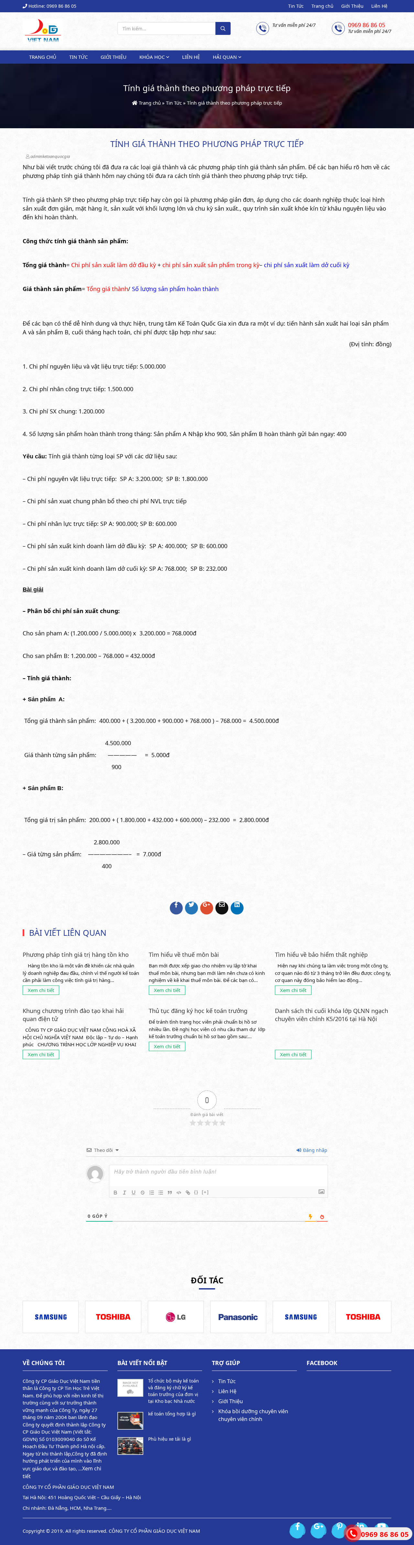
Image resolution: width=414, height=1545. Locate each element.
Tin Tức (296, 6)
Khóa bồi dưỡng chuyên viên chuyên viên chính (253, 1415)
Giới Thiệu (352, 6)
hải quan (225, 57)
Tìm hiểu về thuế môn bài (184, 954)
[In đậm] (115, 1192)
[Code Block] (178, 1192)
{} (196, 1192)
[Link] (187, 1192)
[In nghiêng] (124, 1192)
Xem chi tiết (41, 990)
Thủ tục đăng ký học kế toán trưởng (198, 1011)
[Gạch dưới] (133, 1192)
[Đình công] (142, 1192)
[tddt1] (51, 1317)
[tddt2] (113, 1317)
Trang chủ (322, 6)
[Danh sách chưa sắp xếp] (160, 1192)
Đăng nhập (314, 1150)
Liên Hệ (379, 6)
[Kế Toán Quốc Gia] (43, 30)
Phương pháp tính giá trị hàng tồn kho (76, 954)
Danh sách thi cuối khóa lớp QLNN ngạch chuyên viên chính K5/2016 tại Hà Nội (331, 1015)
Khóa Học (152, 57)
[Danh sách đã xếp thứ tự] (151, 1192)
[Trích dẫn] (169, 1192)
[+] (205, 1192)
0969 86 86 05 (366, 25)
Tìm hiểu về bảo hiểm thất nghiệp (321, 954)
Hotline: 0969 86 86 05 (51, 6)
